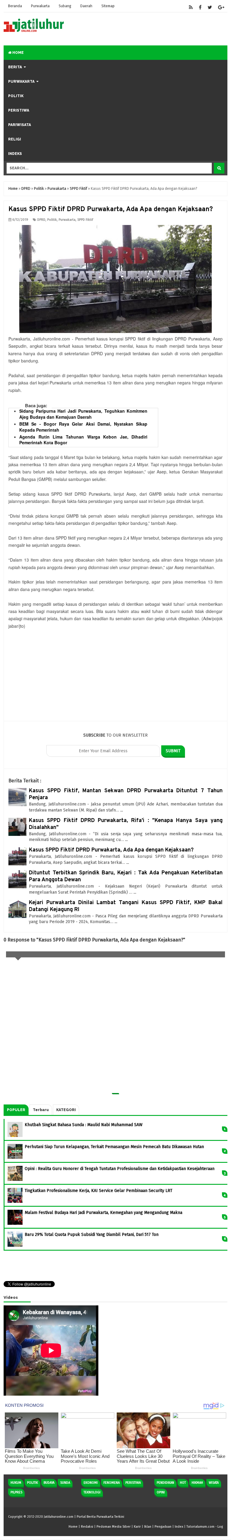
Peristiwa (18, 110)
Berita (15, 67)
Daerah (86, 6)
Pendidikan (165, 1483)
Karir (137, 1527)
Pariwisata (19, 125)
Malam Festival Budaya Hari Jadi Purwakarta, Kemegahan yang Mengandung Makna (103, 1212)
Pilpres (16, 1492)
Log (220, 1527)
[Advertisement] (115, 679)
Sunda (65, 1483)
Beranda (15, 6)
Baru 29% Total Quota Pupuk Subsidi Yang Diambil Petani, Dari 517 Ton (92, 1234)
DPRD (41, 220)
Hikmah (197, 1483)
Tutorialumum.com (200, 1527)
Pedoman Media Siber (114, 1527)
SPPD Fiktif (85, 220)
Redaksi (87, 1527)
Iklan (147, 1527)
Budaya (49, 1483)
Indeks (15, 154)
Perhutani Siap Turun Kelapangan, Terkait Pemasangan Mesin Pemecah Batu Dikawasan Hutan (114, 1146)
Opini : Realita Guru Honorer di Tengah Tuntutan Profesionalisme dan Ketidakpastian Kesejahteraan (119, 1168)
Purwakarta (40, 6)
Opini (161, 1492)
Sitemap (108, 6)
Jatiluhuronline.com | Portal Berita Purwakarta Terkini (84, 1517)
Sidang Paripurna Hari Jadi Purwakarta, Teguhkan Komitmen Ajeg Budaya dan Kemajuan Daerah (83, 414)
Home (17, 53)
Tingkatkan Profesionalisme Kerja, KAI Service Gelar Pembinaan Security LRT (98, 1190)
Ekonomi (91, 1483)
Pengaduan (163, 1527)
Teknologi (92, 1492)
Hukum (16, 1483)
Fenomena (111, 1483)
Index (179, 1527)
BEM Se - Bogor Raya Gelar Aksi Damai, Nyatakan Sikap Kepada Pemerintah (83, 427)
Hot (183, 1483)
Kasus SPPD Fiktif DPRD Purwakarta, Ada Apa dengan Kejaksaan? (111, 850)
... (121, 810)
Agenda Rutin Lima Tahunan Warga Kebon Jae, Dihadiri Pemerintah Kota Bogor (83, 440)
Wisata (214, 1483)
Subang (65, 6)
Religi (14, 139)
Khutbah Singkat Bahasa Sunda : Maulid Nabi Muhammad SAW (84, 1124)
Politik (15, 96)
